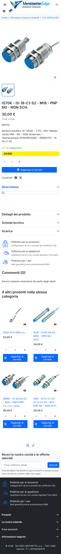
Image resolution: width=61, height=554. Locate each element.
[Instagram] (27, 445)
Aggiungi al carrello (29, 169)
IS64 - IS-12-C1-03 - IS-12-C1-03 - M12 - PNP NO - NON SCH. (45, 402)
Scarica (7, 231)
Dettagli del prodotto (16, 214)
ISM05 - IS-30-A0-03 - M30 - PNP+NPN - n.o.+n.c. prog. (15, 402)
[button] (56, 4)
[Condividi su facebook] (16, 177)
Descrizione (10, 187)
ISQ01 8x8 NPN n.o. (14, 332)
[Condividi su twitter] (20, 177)
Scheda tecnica (13, 222)
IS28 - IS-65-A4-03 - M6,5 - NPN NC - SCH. (45, 336)
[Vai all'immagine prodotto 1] (8, 90)
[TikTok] (33, 445)
